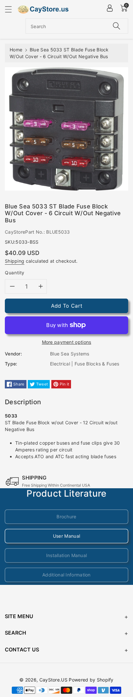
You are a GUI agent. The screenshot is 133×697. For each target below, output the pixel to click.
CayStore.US (53, 679)
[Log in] (110, 8)
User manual (66, 536)
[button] (11, 9)
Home (16, 49)
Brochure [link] (66, 516)
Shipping (14, 261)
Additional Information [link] (66, 574)
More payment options (66, 342)
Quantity (15, 272)
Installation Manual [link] (66, 555)
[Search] (116, 26)
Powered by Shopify (91, 679)
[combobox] (77, 26)
